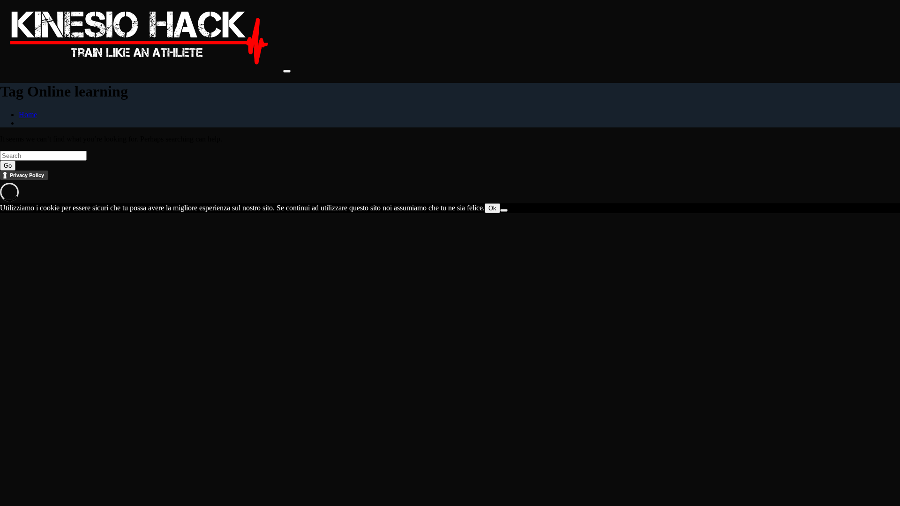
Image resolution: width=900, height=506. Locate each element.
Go (8, 165)
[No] (504, 210)
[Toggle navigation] (287, 71)
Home (28, 115)
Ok (492, 208)
